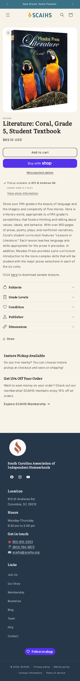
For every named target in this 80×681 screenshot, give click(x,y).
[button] (7, 15)
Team (11, 618)
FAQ (10, 627)
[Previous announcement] (7, 4)
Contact (13, 636)
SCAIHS (25, 667)
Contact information (30, 673)
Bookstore (14, 601)
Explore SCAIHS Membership (25, 404)
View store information (22, 193)
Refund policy (62, 667)
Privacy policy (42, 667)
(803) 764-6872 (23, 547)
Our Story (14, 583)
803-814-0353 (22, 542)
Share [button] (11, 338)
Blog (11, 609)
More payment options (40, 172)
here (14, 275)
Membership (16, 592)
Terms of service (55, 673)
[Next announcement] (73, 4)
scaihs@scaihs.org (26, 552)
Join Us (12, 574)
